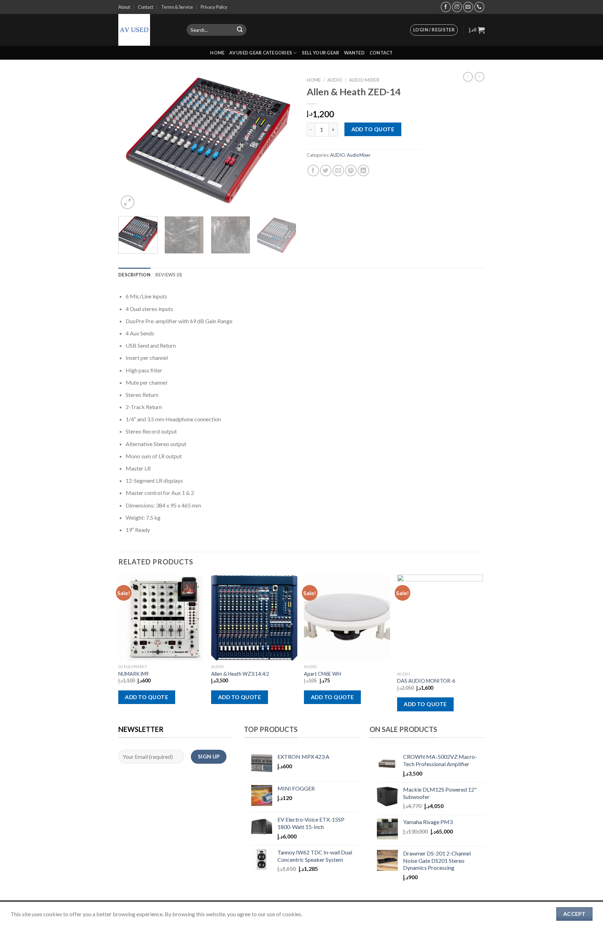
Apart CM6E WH (322, 674)
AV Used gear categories (260, 52)
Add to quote (373, 129)
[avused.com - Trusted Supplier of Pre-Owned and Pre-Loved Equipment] (147, 30)
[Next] (284, 142)
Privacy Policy (214, 7)
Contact (145, 7)
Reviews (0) (168, 274)
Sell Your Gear (321, 52)
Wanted (354, 52)
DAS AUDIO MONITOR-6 (426, 681)
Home (217, 52)
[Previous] (130, 142)
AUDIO (334, 80)
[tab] (134, 275)
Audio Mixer (364, 80)
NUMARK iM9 (133, 674)
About (124, 7)
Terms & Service (177, 7)
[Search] (240, 30)
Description (134, 274)
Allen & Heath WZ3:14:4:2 (240, 674)
